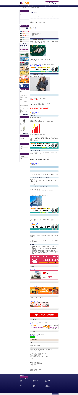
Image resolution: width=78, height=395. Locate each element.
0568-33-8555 (41, 365)
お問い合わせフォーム (47, 385)
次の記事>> (35, 370)
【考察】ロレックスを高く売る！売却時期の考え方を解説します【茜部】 (31, 7)
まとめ (31, 36)
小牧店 (20, 18)
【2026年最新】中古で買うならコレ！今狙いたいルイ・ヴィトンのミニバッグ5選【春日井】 (24, 109)
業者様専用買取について (36, 380)
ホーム (20, 7)
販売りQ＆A (34, 385)
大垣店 (20, 20)
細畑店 (20, 14)
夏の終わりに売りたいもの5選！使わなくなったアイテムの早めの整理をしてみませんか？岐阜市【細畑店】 (24, 102)
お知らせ (23, 7)
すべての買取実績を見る (26, 133)
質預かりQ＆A (22, 146)
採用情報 (21, 158)
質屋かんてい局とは (23, 156)
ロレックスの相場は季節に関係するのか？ (36, 33)
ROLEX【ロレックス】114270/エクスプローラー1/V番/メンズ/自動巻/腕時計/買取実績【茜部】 (45, 251)
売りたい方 (35, 5)
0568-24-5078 (40, 363)
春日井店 (21, 15)
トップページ (22, 5)
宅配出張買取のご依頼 (47, 386)
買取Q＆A (34, 386)
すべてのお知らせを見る (26, 114)
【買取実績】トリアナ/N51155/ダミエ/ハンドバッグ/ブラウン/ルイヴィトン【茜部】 (44, 250)
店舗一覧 (49, 5)
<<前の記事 (31, 370)
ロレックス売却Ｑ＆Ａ (33, 35)
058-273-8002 (39, 358)
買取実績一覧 (21, 385)
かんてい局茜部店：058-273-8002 (34, 113)
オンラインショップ (55, 5)
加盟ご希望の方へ (22, 138)
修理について (34, 381)
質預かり (29, 5)
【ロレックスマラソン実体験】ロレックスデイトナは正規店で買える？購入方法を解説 (24, 112)
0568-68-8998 (49, 4)
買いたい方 (42, 5)
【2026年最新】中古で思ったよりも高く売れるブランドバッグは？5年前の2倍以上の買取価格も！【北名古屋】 (24, 105)
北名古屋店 (21, 17)
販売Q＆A (22, 148)
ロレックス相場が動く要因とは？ (35, 34)
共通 (20, 21)
